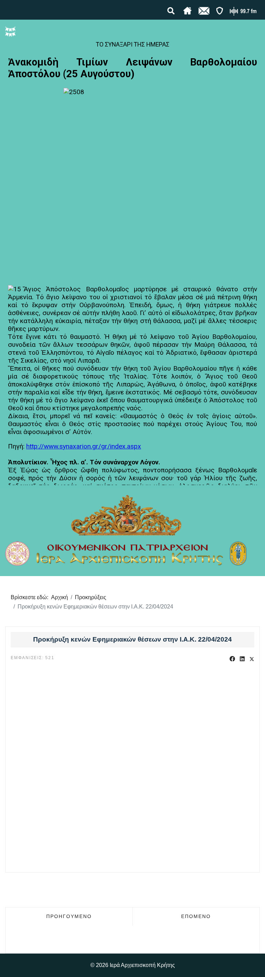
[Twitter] (251, 659)
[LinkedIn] (242, 659)
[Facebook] (232, 659)
